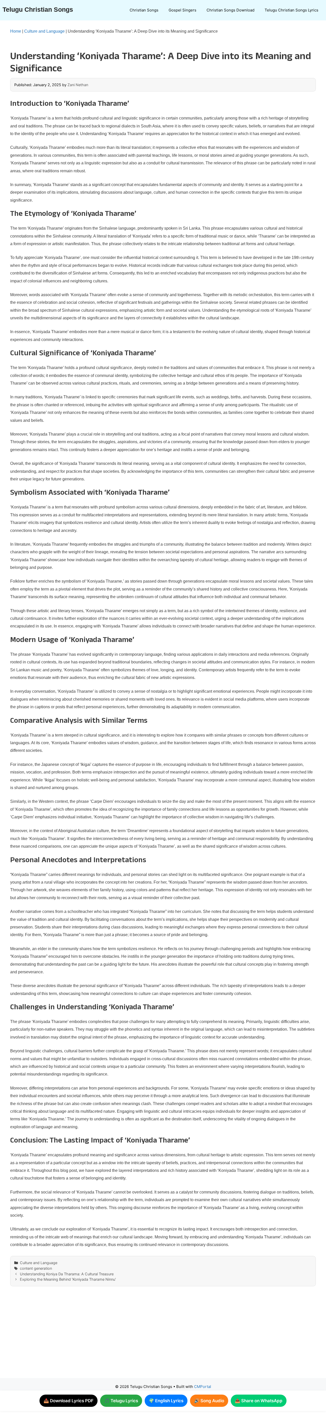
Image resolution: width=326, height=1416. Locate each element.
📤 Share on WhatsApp (258, 1400)
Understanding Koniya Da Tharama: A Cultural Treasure (67, 1274)
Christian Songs (144, 10)
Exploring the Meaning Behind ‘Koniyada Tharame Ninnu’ (68, 1279)
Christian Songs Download (230, 10)
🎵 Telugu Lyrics (121, 1400)
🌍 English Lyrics (166, 1400)
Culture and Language (44, 31)
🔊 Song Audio (209, 1400)
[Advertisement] (153, 1337)
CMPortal (202, 1386)
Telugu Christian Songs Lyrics (291, 10)
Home (15, 31)
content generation (36, 1268)
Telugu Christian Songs (38, 9)
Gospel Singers (182, 10)
